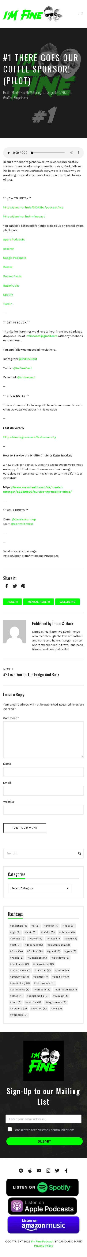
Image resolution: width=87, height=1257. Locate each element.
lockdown (61, 957)
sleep (17, 995)
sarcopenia (20, 989)
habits (17, 957)
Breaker (8, 249)
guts (71, 951)
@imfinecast (26, 377)
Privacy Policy (43, 1246)
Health (7, 92)
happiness (21, 97)
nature (63, 970)
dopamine (34, 944)
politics (41, 976)
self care (42, 989)
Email (7, 783)
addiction (19, 925)
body (69, 925)
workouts (19, 1014)
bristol (49, 932)
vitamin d (19, 1008)
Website (8, 802)
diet (16, 944)
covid (36, 938)
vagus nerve (56, 1002)
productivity (21, 983)
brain (31, 932)
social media (38, 995)
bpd (16, 932)
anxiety (51, 925)
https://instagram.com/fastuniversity (29, 437)
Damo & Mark (62, 623)
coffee (8, 97)
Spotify (8, 294)
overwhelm (20, 976)
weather (40, 1008)
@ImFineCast (28, 359)
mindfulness (21, 970)
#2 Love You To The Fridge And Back (31, 674)
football (36, 951)
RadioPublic (11, 285)
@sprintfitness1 (22, 524)
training (61, 995)
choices (68, 932)
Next (7, 669)
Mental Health (20, 92)
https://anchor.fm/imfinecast (24, 216)
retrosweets (45, 983)
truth (16, 1002)
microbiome (44, 964)
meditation (20, 964)
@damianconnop (24, 519)
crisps (54, 938)
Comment (11, 718)
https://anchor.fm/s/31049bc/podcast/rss (33, 207)
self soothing (66, 989)
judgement (38, 957)
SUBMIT (44, 1141)
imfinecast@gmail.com (41, 336)
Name (7, 764)
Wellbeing (35, 92)
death (71, 938)
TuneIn (7, 304)
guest (54, 951)
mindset (44, 970)
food (17, 951)
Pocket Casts (12, 276)
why (57, 1008)
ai (36, 925)
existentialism (59, 944)
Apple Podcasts (14, 239)
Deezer (7, 267)
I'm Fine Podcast (42, 1241)
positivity (61, 976)
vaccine (34, 1002)
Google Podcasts (14, 258)
